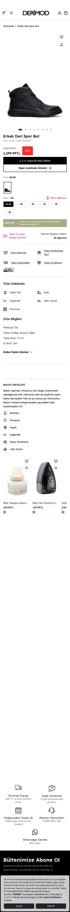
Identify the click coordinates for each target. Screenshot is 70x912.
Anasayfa (8, 26)
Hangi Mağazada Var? (53, 252)
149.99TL (38, 507)
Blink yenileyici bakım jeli (15, 503)
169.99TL (8, 507)
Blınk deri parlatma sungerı (45, 503)
